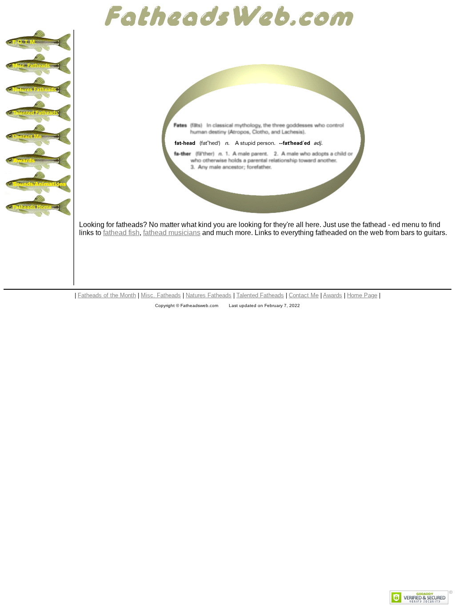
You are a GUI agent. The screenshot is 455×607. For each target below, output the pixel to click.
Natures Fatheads (208, 295)
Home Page (362, 295)
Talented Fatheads (260, 295)
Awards (332, 295)
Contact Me (304, 295)
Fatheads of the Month (107, 295)
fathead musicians (171, 232)
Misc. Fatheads (161, 295)
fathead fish (121, 232)
